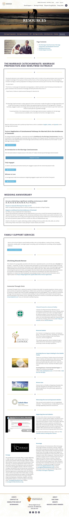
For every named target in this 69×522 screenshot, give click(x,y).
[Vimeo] (39, 512)
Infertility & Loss (48, 34)
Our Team (55, 499)
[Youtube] (36, 512)
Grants (52, 2)
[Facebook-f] (33, 512)
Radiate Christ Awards (42, 2)
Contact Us (14, 499)
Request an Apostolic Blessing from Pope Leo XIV (19, 205)
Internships (49, 2)
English (57, 2)
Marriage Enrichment (22, 34)
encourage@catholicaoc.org (46, 466)
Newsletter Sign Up (14, 502)
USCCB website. (49, 320)
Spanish (56, 124)
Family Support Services (45, 50)
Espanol (61, 2)
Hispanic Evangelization (50, 5)
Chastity (56, 34)
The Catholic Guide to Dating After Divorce (49, 432)
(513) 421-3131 (34, 508)
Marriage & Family (38, 5)
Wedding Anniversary (44, 48)
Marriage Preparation (10, 34)
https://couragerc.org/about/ (46, 470)
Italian (49, 124)
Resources (62, 34)
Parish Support (27, 5)
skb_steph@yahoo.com (46, 371)
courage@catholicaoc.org (15, 480)
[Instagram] (30, 512)
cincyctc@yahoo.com (12, 297)
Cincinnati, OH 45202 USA (34, 506)
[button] (66, 5)
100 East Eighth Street (34, 505)
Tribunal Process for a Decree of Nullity (46, 307)
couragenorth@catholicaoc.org (15, 482)
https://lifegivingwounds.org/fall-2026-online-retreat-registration (34, 274)
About (55, 497)
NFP (30, 34)
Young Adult (60, 5)
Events (14, 497)
